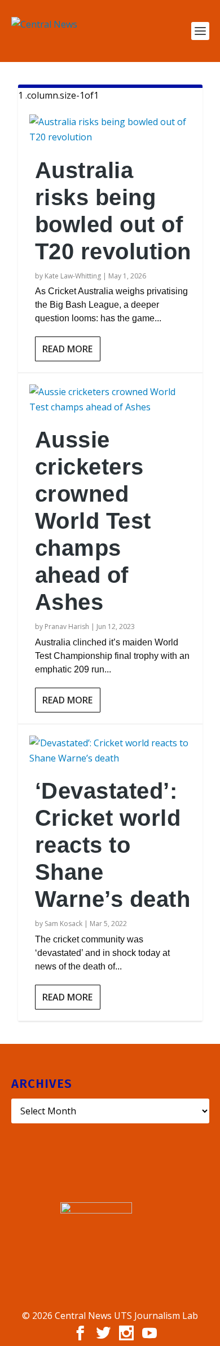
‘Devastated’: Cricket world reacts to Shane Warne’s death (113, 844)
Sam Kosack (63, 923)
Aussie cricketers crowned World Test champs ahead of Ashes (93, 520)
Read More (67, 349)
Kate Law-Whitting (73, 276)
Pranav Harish (67, 626)
